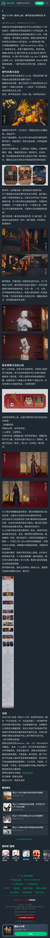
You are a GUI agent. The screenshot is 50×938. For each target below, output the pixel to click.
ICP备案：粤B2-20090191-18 (25, 921)
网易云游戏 (28, 773)
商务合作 (25, 909)
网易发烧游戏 (27, 892)
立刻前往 (39, 3)
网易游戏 (17, 888)
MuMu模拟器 (14, 892)
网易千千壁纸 (28, 888)
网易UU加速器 (41, 888)
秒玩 (31, 934)
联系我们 (17, 909)
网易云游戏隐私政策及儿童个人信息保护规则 (21, 907)
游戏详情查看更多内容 (24, 839)
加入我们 (32, 909)
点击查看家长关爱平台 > (27, 918)
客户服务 (28, 905)
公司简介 (21, 905)
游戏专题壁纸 (28, 876)
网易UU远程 (39, 892)
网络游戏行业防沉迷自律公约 (25, 915)
